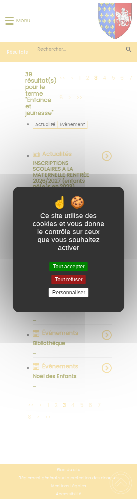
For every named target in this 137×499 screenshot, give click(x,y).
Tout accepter (68, 266)
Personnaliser (68, 292)
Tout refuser (68, 279)
